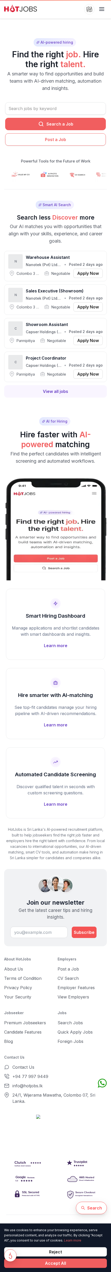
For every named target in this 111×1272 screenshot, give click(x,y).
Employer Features (76, 987)
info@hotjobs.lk (27, 1085)
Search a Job (59, 124)
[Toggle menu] (102, 9)
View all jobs (55, 391)
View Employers (73, 996)
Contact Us (23, 1067)
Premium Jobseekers (25, 1022)
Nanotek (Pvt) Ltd (41, 264)
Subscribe (84, 932)
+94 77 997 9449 (30, 1076)
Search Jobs (70, 1022)
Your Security (17, 996)
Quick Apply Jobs (75, 1032)
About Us (13, 969)
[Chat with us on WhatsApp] (102, 1083)
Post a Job (55, 139)
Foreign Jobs (70, 1041)
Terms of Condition (23, 978)
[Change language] (89, 9)
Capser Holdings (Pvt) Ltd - (50, 332)
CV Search (68, 978)
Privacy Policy (18, 987)
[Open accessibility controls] (10, 1255)
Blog (8, 1041)
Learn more (72, 1240)
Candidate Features (23, 1032)
